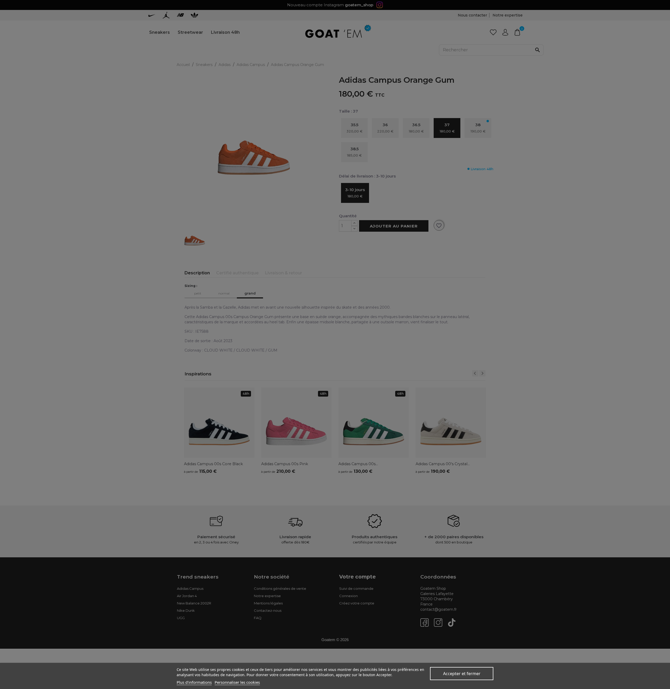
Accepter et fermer (462, 673)
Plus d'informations (194, 682)
